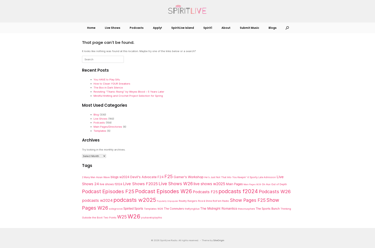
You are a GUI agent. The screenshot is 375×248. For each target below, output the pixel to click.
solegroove (116, 208)
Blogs (273, 28)
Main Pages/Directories (108, 126)
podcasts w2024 (97, 200)
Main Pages (234, 184)
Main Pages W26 (252, 184)
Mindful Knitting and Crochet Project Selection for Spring (128, 95)
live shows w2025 (209, 183)
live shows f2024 (111, 184)
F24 (160, 177)
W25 (122, 216)
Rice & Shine (205, 201)
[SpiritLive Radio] (187, 9)
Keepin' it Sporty (248, 177)
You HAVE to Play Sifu (107, 79)
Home (91, 28)
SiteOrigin (218, 240)
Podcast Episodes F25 (108, 191)
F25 (168, 176)
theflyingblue (192, 208)
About (225, 28)
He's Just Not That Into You (220, 177)
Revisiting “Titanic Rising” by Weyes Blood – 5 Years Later (129, 91)
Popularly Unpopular (167, 201)
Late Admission (267, 177)
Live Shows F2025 (140, 183)
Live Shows (112, 28)
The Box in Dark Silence (108, 87)
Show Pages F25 (248, 200)
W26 (134, 216)
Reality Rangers (188, 200)
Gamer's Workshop (189, 177)
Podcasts (137, 28)
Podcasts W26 (275, 191)
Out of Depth (279, 184)
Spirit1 (207, 28)
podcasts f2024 (238, 191)
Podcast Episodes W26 (163, 191)
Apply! (157, 28)
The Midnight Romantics (218, 208)
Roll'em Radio (221, 200)
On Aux (266, 184)
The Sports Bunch (268, 208)
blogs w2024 (120, 177)
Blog (96, 114)
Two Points (109, 217)
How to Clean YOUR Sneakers (112, 83)
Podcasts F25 (205, 191)
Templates (100, 130)
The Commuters (174, 208)
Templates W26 (153, 208)
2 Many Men (88, 177)
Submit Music (249, 28)
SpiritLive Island (182, 28)
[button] (287, 28)
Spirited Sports (133, 208)
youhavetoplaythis (151, 217)
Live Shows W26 (176, 183)
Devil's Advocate (143, 177)
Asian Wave (103, 177)
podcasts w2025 (134, 200)
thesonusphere (246, 208)
